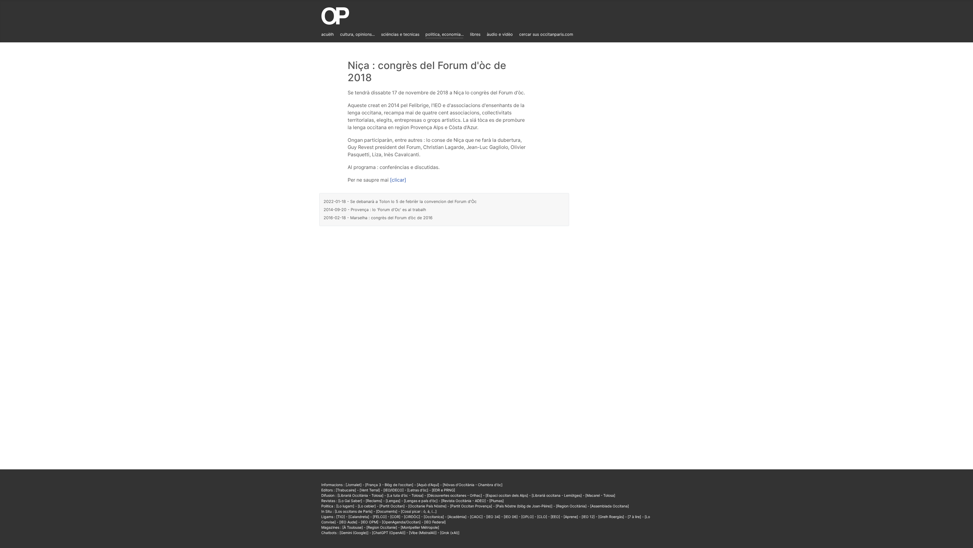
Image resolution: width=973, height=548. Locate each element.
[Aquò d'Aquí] (428, 485)
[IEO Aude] (348, 522)
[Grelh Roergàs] (611, 517)
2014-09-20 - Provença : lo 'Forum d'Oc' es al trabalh (375, 209)
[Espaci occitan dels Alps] (506, 495)
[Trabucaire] (346, 490)
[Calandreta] (358, 517)
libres (475, 34)
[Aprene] (571, 517)
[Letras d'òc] (417, 490)
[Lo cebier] (367, 506)
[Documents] (386, 511)
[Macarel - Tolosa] (600, 495)
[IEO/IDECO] (393, 490)
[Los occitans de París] (353, 511)
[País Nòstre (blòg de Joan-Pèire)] (524, 506)
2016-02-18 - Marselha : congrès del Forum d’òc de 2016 (378, 217)
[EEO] (555, 517)
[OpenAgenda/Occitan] (401, 522)
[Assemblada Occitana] (609, 506)
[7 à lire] (634, 517)
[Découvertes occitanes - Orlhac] (454, 495)
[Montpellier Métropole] (420, 527)
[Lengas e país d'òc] (421, 501)
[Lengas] (393, 501)
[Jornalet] (354, 485)
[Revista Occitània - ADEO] (463, 501)
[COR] (395, 517)
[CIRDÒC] (412, 517)
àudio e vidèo (500, 34)
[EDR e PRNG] (443, 490)
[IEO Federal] (435, 522)
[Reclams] (374, 501)
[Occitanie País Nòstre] (427, 506)
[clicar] (398, 180)
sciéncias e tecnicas (400, 34)
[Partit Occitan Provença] (471, 506)
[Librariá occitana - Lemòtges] (557, 495)
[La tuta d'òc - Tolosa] (405, 495)
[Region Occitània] (571, 506)
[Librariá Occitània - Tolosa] (360, 495)
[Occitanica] (434, 517)
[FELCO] (380, 517)
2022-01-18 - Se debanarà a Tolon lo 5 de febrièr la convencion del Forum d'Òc (400, 201)
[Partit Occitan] (392, 506)
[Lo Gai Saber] (350, 501)
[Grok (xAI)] (449, 532)
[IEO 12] (588, 517)
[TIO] (340, 517)
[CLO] (542, 517)
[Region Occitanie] (381, 527)
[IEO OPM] (369, 522)
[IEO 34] (493, 517)
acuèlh (327, 34)
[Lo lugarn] (345, 506)
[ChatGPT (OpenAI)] (388, 532)
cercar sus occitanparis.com (546, 34)
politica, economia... (444, 34)
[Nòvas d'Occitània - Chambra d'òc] (472, 485)
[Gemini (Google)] (354, 532)
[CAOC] (476, 517)
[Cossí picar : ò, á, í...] (419, 511)
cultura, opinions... (357, 34)
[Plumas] (496, 501)
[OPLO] (527, 517)
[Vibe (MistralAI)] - (424, 532)
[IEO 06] (511, 517)
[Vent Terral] (370, 490)
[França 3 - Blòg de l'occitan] (389, 485)
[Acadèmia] (456, 517)
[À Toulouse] (352, 527)
